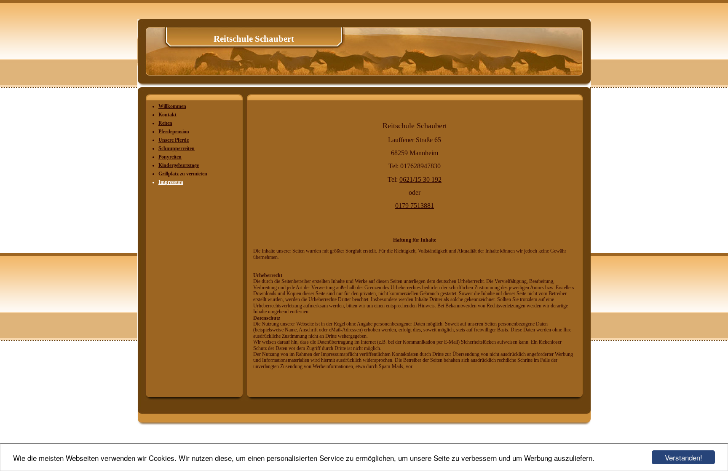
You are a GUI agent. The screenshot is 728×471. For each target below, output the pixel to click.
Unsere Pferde (173, 140)
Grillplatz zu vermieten (182, 174)
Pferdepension (173, 132)
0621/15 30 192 (420, 179)
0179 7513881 (414, 205)
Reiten (165, 123)
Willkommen (172, 106)
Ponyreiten (170, 157)
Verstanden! (683, 457)
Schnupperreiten (176, 148)
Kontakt (167, 115)
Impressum (170, 182)
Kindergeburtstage (178, 165)
